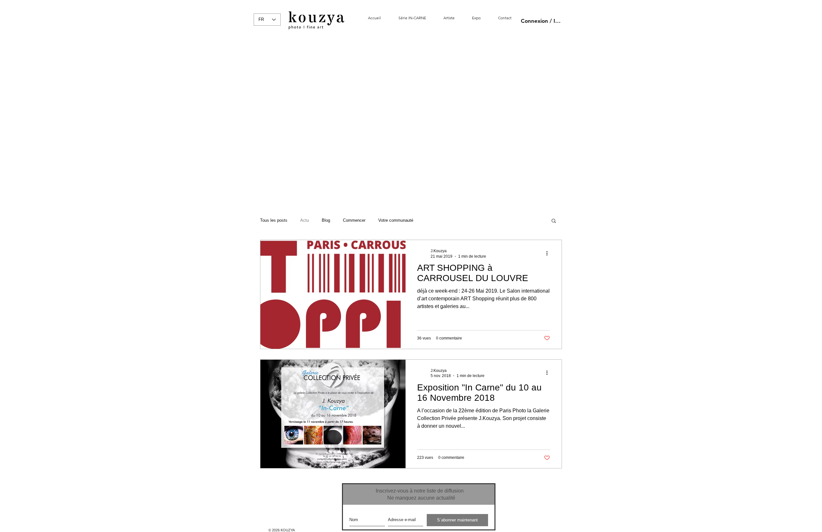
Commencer (354, 220)
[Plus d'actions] (549, 253)
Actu (304, 220)
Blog (326, 220)
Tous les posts (273, 220)
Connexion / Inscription (542, 21)
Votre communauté (395, 220)
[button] (554, 221)
